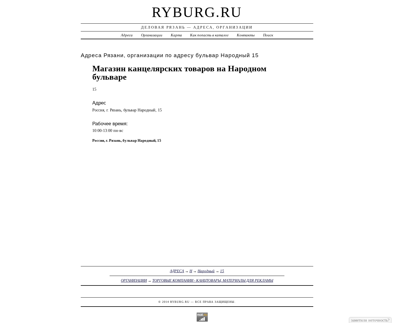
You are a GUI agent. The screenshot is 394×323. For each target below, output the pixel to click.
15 (222, 271)
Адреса (127, 35)
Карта (176, 35)
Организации (151, 35)
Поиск (268, 35)
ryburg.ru (197, 12)
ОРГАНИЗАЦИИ (134, 280)
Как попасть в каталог (209, 35)
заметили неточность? (370, 320)
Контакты (246, 35)
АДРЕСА (177, 271)
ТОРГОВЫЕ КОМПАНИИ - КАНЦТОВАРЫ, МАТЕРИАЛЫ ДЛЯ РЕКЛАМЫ (212, 280)
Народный (206, 271)
